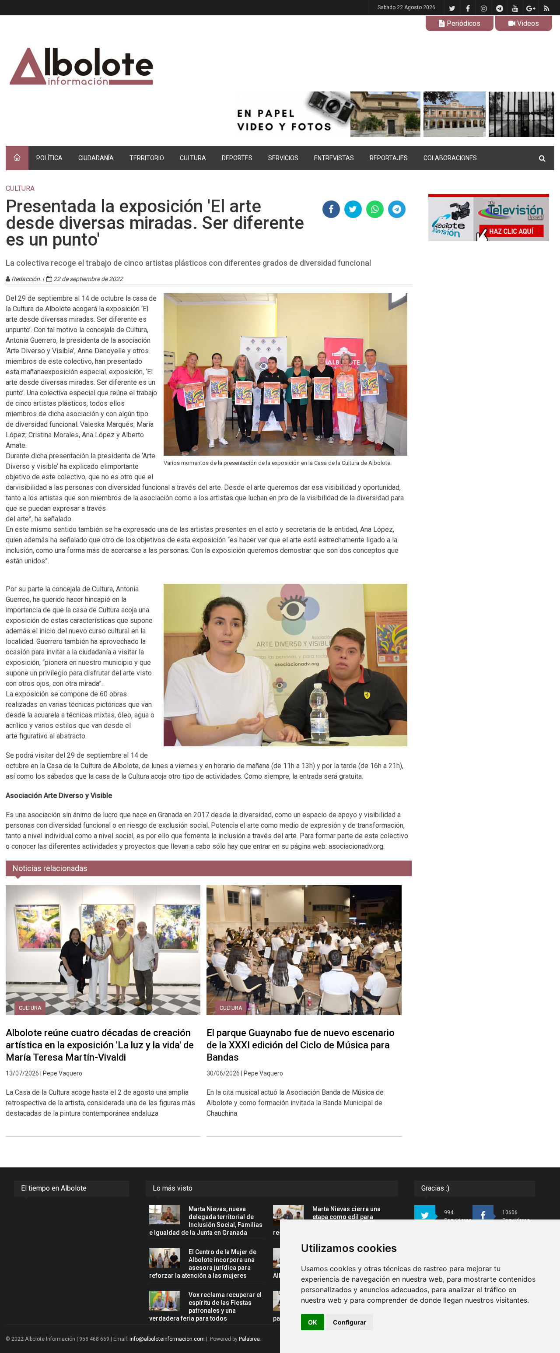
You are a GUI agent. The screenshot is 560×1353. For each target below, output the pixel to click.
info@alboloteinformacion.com (167, 1339)
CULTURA (193, 158)
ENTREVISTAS (334, 158)
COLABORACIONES (450, 158)
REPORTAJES (389, 158)
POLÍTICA (49, 158)
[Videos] (488, 217)
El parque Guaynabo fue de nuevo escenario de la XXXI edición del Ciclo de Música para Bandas (300, 1045)
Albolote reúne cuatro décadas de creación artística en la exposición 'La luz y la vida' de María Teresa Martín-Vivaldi (100, 1045)
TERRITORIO (147, 158)
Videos (527, 23)
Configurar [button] (349, 1322)
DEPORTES (237, 158)
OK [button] (312, 1322)
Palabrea (249, 1339)
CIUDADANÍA (96, 158)
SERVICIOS (283, 158)
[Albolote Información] (126, 67)
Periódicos (462, 23)
